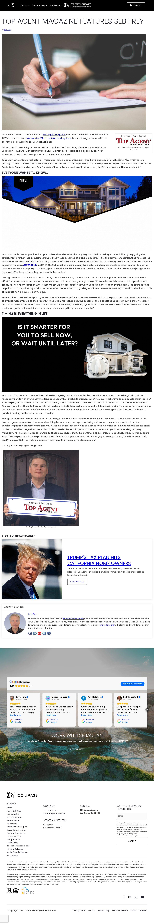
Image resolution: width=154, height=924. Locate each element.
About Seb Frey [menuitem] (14, 811)
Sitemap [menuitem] (91, 910)
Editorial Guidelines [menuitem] (139, 910)
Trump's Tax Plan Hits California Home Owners (99, 560)
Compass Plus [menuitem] (13, 839)
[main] (77, 324)
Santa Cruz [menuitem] (55, 5)
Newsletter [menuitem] (12, 823)
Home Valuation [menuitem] (14, 817)
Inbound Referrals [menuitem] (15, 849)
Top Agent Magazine (54, 134)
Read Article (77, 581)
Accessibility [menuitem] (103, 910)
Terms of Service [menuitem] (120, 910)
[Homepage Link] (77, 5)
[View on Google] (12, 698)
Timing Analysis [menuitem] (14, 836)
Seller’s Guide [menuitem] (13, 820)
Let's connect (77, 749)
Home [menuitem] (9, 807)
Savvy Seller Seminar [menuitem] (16, 830)
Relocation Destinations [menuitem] (18, 846)
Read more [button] (15, 715)
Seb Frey (7, 30)
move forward (107, 625)
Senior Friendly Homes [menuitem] (17, 852)
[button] (7, 710)
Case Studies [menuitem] (13, 814)
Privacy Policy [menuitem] (79, 910)
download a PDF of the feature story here (48, 138)
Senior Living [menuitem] (12, 842)
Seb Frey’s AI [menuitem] (12, 855)
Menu (12, 5)
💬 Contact (136, 5)
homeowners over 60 (73, 618)
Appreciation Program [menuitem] (17, 826)
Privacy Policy (131, 836)
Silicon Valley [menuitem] (39, 5)
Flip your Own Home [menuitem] (16, 833)
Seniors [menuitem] (24, 5)
